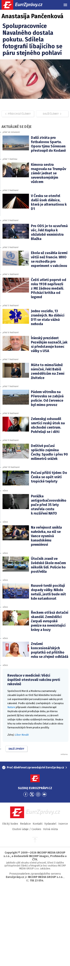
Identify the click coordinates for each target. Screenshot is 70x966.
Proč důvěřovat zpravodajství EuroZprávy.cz (35, 767)
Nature (11, 707)
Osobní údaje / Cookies (26, 829)
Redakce (25, 823)
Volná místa (50, 829)
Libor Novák (22, 734)
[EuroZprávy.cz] (25, 5)
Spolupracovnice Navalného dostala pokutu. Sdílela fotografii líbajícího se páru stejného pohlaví (32, 39)
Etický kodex (10, 823)
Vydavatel (50, 823)
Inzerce (63, 823)
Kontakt (37, 823)
